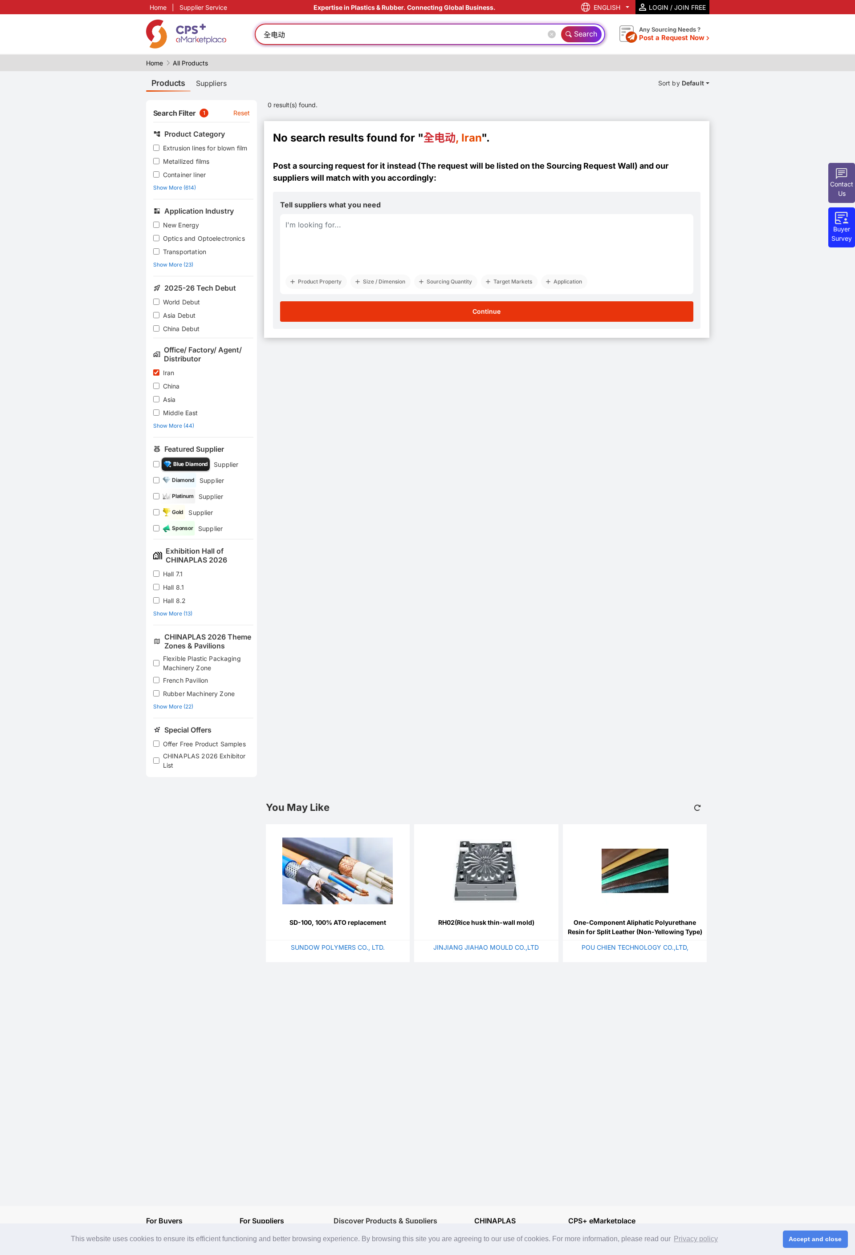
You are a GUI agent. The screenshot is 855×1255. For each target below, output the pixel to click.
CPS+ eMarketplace (601, 1221)
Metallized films (186, 161)
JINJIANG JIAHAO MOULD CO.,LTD (486, 947)
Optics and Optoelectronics (204, 238)
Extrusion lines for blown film (205, 148)
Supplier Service (203, 7)
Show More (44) (173, 425)
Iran (169, 372)
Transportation (184, 251)
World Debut (181, 302)
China (171, 386)
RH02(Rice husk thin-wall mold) (486, 922)
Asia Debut (179, 315)
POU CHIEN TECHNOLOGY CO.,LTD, (635, 947)
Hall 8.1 (173, 587)
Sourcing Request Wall (590, 165)
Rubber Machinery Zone (199, 693)
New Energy (181, 225)
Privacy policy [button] (696, 1239)
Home (158, 7)
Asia (169, 399)
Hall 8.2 (174, 600)
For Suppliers (262, 1220)
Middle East (180, 413)
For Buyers (164, 1220)
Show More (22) (173, 706)
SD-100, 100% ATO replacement (337, 922)
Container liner (184, 174)
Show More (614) (174, 187)
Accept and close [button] (815, 1239)
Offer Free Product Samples (204, 744)
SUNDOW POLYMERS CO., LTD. (338, 947)
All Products (190, 63)
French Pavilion (185, 680)
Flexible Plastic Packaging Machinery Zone (202, 663)
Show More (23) (173, 264)
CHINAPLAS (495, 1221)
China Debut (181, 328)
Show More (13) (172, 613)
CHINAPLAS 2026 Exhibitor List (204, 760)
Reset (241, 113)
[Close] (553, 34)
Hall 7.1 (173, 574)
